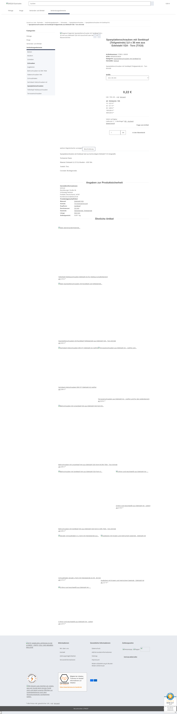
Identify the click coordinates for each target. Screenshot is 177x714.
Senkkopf (77, 206)
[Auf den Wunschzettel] (99, 36)
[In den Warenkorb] (61, 31)
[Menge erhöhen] (122, 137)
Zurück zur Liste (31, 22)
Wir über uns (64, 648)
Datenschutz (96, 648)
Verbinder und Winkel (34, 44)
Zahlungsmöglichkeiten (68, 656)
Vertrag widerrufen (130, 657)
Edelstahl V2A (79, 201)
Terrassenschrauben (34, 93)
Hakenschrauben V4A (34, 75)
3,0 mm (76, 208)
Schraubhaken (32, 78)
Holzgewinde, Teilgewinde (83, 211)
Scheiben (30, 59)
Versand (123, 97)
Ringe (28, 40)
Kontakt (62, 652)
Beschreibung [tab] (89, 149)
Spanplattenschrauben (35, 86)
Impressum (96, 660)
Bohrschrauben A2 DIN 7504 (37, 71)
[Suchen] (152, 3)
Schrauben (31, 63)
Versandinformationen (67, 660)
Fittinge (29, 36)
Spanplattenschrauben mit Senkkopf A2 (127, 59)
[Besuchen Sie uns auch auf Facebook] (91, 680)
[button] (158, 3)
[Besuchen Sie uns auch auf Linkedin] (95, 680)
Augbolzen (31, 67)
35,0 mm (77, 213)
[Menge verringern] (107, 132)
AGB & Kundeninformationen (102, 652)
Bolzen (29, 52)
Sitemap (94, 656)
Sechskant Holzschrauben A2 (37, 82)
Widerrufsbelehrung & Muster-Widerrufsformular (102, 665)
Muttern (30, 56)
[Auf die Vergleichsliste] (95, 36)
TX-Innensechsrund (81, 204)
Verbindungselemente (34, 47)
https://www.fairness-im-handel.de (71, 687)
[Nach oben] (1, 712)
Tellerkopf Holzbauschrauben (37, 90)
